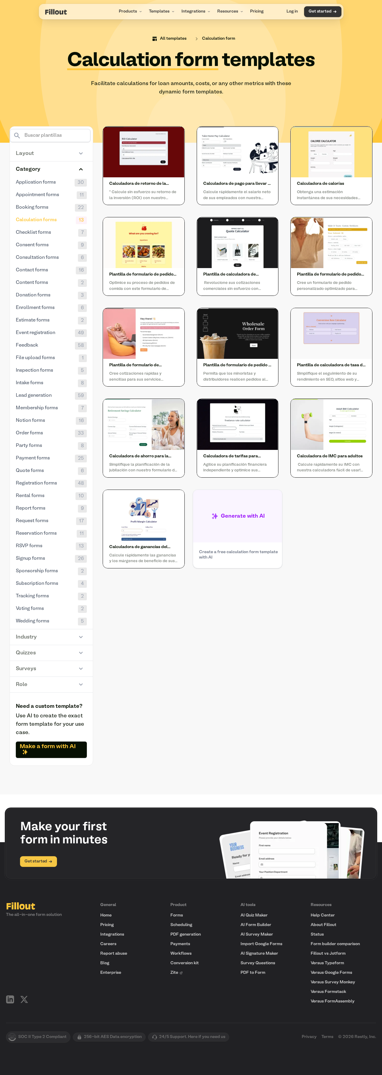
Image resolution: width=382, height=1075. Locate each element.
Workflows (181, 954)
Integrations (193, 11)
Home (106, 915)
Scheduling (181, 925)
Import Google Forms (261, 944)
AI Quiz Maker (254, 915)
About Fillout (323, 925)
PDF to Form (253, 973)
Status (317, 934)
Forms (176, 915)
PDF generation (185, 934)
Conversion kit (184, 963)
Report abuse (113, 954)
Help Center (323, 915)
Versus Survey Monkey (333, 982)
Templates (159, 11)
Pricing (257, 11)
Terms (327, 1037)
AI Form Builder (256, 925)
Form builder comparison (335, 944)
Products (128, 11)
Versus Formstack (328, 992)
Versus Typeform (327, 963)
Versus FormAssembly (333, 1001)
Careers (108, 944)
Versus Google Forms (331, 973)
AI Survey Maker (257, 934)
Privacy (309, 1037)
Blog (104, 963)
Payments (180, 944)
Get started (320, 11)
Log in (292, 11)
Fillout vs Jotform (328, 954)
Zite (174, 973)
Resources (227, 11)
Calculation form (218, 39)
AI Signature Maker (259, 954)
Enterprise (110, 973)
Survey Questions (258, 963)
